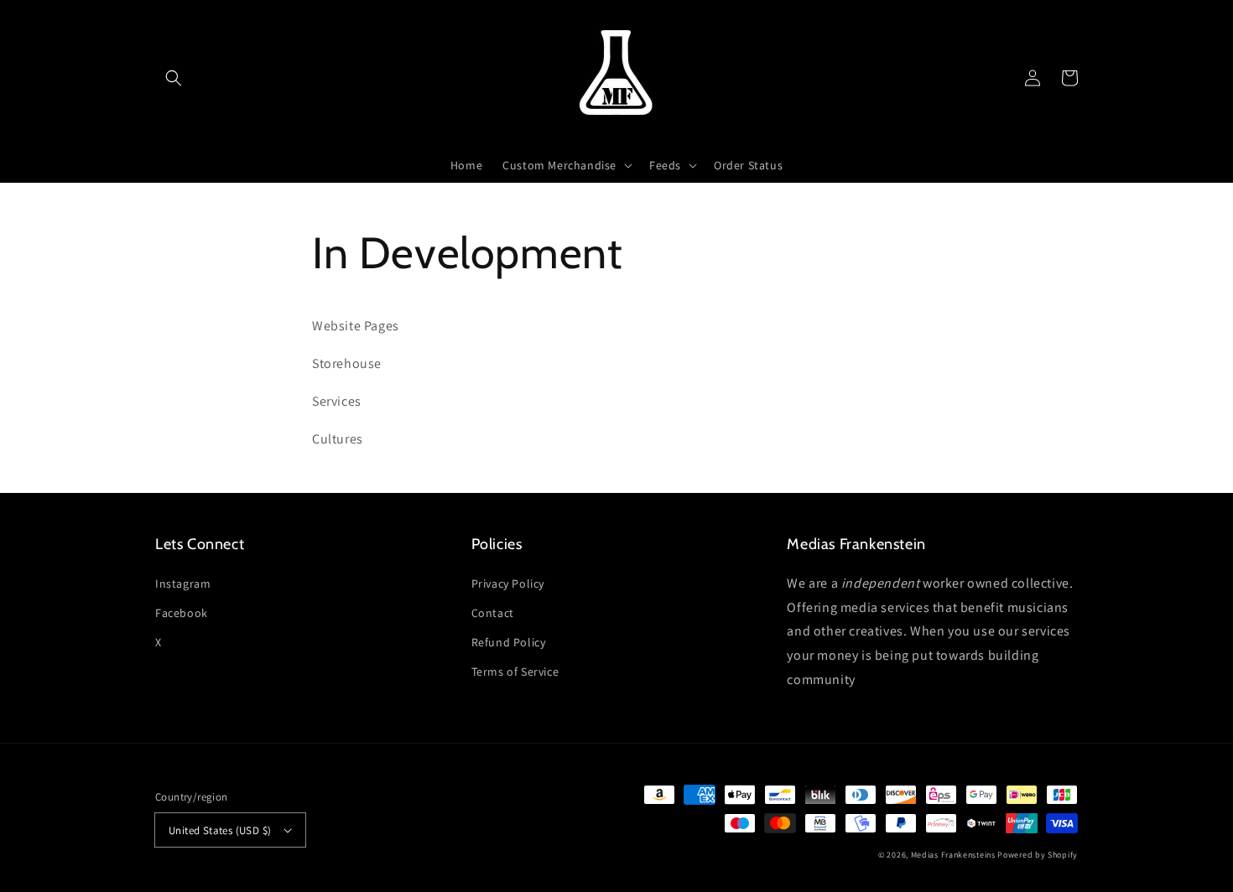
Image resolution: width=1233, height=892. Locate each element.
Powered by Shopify (1037, 854)
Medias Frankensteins (953, 854)
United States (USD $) (220, 830)
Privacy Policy (507, 583)
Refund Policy (508, 642)
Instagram (183, 583)
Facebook (181, 612)
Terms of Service (515, 671)
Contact (492, 612)
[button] (173, 78)
